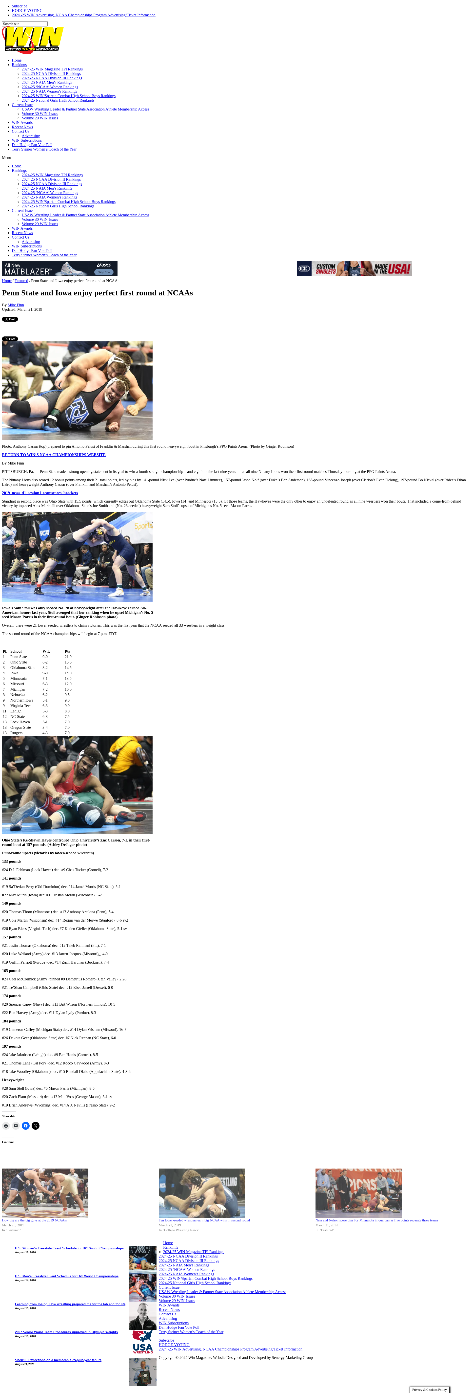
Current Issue (22, 105)
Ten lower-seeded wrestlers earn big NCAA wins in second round (204, 1220)
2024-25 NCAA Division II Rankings (51, 73)
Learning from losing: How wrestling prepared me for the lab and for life (70, 1304)
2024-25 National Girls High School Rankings (58, 100)
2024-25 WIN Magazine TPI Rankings (52, 69)
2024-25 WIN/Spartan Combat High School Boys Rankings (69, 96)
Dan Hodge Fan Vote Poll (32, 145)
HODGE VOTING (27, 10)
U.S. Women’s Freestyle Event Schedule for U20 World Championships (69, 1248)
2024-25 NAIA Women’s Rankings (49, 91)
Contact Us (20, 131)
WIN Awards (22, 122)
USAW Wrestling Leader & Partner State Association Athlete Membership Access (85, 109)
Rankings (19, 65)
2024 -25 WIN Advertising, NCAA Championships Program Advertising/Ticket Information (84, 15)
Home (16, 60)
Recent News (22, 127)
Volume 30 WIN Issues (40, 113)
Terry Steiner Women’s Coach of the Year (44, 149)
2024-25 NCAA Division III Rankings (52, 78)
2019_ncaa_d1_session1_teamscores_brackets (40, 493)
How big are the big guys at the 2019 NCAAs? (34, 1220)
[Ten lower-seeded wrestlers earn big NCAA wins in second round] (235, 1193)
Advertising (31, 136)
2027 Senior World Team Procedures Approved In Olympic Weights (66, 1332)
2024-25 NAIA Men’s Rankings (47, 82)
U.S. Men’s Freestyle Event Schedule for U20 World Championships (66, 1276)
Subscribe (19, 6)
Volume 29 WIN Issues (40, 118)
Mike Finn (16, 305)
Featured (21, 281)
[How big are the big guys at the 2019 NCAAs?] (78, 1193)
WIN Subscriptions (27, 140)
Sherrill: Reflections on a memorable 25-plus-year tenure (58, 1360)
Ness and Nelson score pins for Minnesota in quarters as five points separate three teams (377, 1220)
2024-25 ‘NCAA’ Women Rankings (50, 87)
